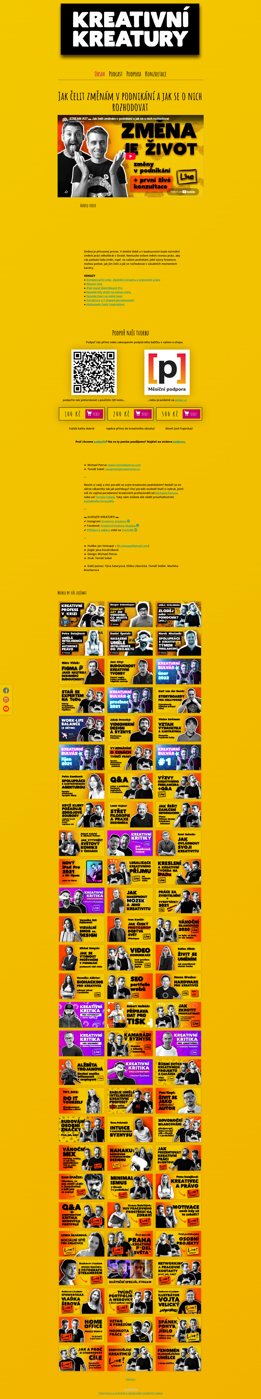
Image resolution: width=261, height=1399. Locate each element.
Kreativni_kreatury (114, 521)
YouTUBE (128, 530)
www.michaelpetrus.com (124, 465)
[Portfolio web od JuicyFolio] (131, 1390)
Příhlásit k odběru (98, 530)
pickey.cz (181, 400)
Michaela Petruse (166, 493)
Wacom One (94, 284)
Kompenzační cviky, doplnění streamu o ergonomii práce (123, 280)
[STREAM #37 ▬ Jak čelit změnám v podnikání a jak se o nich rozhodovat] (131, 196)
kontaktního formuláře (99, 501)
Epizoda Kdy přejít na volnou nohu (108, 292)
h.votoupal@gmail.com (133, 546)
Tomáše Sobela (105, 497)
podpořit (100, 441)
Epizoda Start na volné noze (104, 296)
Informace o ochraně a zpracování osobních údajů (131, 1393)
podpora (179, 441)
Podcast (115, 73)
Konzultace (155, 73)
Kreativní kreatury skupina (118, 525)
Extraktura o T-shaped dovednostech (110, 300)
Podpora (133, 73)
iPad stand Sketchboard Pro (104, 288)
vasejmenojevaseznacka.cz (122, 469)
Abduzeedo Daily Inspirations (105, 304)
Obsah (100, 73)
